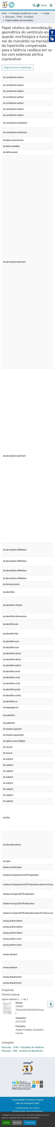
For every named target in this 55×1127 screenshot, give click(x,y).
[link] (50, 1004)
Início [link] (4, 13)
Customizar (30, 1122)
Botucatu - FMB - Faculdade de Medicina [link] (20, 16)
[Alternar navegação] (51, 5)
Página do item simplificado (18, 67)
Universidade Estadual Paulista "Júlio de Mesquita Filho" (27, 1101)
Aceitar (7, 1122)
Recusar (17, 1122)
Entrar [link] (44, 5)
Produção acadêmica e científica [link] (25, 13)
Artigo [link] (46, 13)
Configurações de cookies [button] (27, 1107)
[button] (11, 4)
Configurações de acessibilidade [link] (27, 1111)
